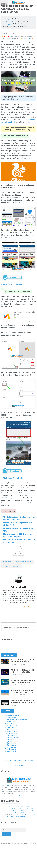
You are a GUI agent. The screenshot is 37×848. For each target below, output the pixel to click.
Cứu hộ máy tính (10, 717)
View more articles (13, 607)
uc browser (6, 566)
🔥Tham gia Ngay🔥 (27, 38)
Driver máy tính (10, 721)
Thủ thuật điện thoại (10, 26)
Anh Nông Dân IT (10, 807)
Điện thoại (8, 723)
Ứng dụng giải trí (10, 751)
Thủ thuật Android (18, 24)
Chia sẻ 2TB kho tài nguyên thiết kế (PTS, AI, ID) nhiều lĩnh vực (23, 661)
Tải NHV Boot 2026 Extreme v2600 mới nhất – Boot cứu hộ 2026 (22, 671)
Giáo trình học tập (11, 725)
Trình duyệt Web (10, 749)
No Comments (15, 21)
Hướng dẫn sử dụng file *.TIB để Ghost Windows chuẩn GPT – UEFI (22, 691)
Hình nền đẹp (9, 727)
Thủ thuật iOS (9, 741)
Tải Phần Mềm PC (6, 785)
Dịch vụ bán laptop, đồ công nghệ (16, 719)
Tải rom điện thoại (11, 733)
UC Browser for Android (12, 284)
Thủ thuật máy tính (11, 743)
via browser (16, 566)
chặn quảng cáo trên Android (24, 561)
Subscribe (27, 607)
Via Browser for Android (12, 478)
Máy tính (8, 729)
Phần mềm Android (11, 731)
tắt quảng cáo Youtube (14, 498)
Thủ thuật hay (22, 26)
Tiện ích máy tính (11, 747)
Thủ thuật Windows (11, 745)
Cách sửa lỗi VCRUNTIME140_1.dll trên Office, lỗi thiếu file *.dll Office (23, 702)
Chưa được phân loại (12, 715)
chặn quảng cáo (7, 561)
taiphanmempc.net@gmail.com (16, 795)
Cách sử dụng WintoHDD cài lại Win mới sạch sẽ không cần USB (23, 681)
